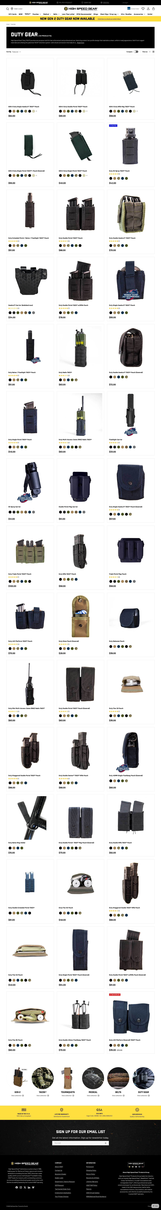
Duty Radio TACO (65, 372)
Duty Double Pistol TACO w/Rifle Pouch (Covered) (127, 975)
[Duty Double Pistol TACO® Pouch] (80, 213)
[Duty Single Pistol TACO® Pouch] (30, 415)
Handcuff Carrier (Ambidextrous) (20, 305)
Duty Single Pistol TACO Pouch (20, 439)
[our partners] (133, 9)
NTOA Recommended (84, 14)
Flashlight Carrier (115, 439)
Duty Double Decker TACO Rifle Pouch (73, 775)
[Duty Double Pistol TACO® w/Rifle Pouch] (80, 280)
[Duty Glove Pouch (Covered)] (80, 616)
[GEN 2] (18, 1078)
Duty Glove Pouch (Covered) (69, 641)
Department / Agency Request (65, 1181)
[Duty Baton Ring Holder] (30, 818)
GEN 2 (17, 1092)
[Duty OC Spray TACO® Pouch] (131, 146)
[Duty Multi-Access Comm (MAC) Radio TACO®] (80, 415)
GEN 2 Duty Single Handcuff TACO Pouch (23, 106)
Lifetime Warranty (92, 1181)
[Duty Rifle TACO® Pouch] (80, 549)
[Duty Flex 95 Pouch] (30, 1015)
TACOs (27, 14)
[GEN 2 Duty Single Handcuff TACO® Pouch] (30, 82)
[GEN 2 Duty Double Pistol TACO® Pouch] (80, 82)
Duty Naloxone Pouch (116, 641)
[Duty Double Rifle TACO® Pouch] (131, 818)
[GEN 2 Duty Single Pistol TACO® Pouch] (80, 146)
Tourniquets (68, 1092)
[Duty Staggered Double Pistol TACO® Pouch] (30, 751)
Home (7, 24)
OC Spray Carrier (14, 507)
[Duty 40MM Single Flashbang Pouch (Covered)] (131, 751)
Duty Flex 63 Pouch (15, 975)
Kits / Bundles (126, 14)
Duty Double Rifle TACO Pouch (120, 842)
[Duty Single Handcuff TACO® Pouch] (131, 280)
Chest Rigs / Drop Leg (108, 14)
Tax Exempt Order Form (62, 1189)
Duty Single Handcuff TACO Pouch (122, 305)
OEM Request (59, 1185)
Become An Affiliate (92, 1178)
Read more (80, 42)
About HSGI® (59, 1166)
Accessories (138, 14)
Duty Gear (13, 24)
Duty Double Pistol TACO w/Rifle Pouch (73, 305)
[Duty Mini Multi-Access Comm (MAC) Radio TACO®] (30, 683)
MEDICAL (93, 1092)
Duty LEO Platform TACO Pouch (20, 641)
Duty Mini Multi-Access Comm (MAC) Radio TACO (26, 708)
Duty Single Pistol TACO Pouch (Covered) (74, 975)
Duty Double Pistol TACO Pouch (70, 238)
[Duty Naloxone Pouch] (131, 616)
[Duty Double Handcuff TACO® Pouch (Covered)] (131, 348)
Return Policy (90, 1174)
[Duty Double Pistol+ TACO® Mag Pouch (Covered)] (80, 818)
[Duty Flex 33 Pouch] (131, 683)
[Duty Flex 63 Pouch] (30, 950)
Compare (129, 52)
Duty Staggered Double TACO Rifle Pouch (124, 908)
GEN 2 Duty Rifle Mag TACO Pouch (122, 106)
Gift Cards (13, 14)
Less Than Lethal (68, 14)
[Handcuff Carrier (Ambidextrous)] (30, 280)
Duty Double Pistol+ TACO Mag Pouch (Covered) (76, 842)
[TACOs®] (43, 1078)
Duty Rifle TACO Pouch (67, 574)
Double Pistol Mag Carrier (68, 507)
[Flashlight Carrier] (131, 415)
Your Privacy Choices (61, 1196)
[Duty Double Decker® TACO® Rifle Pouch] (80, 751)
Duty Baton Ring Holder (16, 842)
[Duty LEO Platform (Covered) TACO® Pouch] (131, 1015)
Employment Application (63, 1193)
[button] (153, 9)
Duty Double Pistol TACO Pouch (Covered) (74, 708)
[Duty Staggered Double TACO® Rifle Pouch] (131, 883)
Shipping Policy (91, 1170)
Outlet (150, 14)
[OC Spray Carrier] (30, 482)
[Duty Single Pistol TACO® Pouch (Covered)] (80, 950)
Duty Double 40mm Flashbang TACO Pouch (75, 1040)
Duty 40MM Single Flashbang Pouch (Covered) (126, 775)
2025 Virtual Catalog (92, 1193)
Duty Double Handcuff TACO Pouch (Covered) (126, 372)
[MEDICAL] (93, 1078)
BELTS (118, 1092)
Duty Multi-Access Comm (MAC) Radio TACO (75, 439)
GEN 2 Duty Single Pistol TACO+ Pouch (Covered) (26, 171)
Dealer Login (59, 1178)
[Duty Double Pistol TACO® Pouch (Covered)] (80, 683)
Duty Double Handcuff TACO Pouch (122, 238)
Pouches (36, 14)
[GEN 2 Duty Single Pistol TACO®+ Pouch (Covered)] (30, 146)
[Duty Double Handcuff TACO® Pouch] (131, 213)
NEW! (21, 14)
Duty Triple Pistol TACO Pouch (19, 574)
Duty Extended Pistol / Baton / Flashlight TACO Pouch (28, 238)
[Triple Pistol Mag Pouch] (131, 549)
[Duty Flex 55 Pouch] (80, 883)
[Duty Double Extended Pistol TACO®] (30, 883)
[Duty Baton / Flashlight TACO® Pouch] (30, 348)
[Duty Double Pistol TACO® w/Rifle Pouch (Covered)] (131, 950)
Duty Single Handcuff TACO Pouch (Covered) (125, 507)
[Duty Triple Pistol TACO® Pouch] (30, 549)
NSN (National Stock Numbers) (96, 1196)
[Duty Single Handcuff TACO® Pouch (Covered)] (131, 482)
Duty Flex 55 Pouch (66, 908)
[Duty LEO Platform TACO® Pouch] (30, 616)
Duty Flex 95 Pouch (15, 1040)
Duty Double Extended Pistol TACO (21, 908)
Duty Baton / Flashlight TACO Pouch (21, 372)
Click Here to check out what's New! (109, 19)
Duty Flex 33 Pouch (116, 708)
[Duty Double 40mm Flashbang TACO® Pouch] (80, 1015)
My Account (90, 1166)
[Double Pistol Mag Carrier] (80, 482)
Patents (88, 1189)
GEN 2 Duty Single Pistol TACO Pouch (73, 171)
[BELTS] (118, 1078)
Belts (55, 14)
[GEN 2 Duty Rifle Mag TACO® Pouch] (131, 82)
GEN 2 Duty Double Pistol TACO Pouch (73, 106)
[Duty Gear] (143, 1078)
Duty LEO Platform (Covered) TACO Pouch (124, 1040)
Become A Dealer (60, 1174)
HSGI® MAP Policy (91, 1185)
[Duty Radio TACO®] (80, 348)
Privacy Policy (151, 1206)
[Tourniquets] (68, 1078)
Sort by (8, 52)
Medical (46, 14)
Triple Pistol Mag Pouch (117, 574)
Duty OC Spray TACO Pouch (119, 171)
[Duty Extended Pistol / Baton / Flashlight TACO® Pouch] (30, 213)
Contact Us (58, 1170)
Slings (96, 14)
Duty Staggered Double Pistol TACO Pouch (24, 775)
